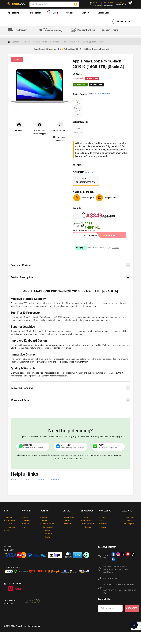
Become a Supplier (48, 535)
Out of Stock (90, 235)
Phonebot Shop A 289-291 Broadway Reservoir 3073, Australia (116, 569)
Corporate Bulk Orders (48, 528)
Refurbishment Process (89, 525)
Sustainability (87, 520)
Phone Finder (35, 13)
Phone (103, 517)
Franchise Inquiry (48, 524)
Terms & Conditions (11, 525)
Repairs (44, 520)
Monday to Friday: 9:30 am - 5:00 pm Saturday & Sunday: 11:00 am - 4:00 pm (119, 589)
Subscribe (131, 608)
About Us (9, 517)
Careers (103, 527)
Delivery (85, 13)
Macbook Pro (41, 42)
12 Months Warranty (52, 30)
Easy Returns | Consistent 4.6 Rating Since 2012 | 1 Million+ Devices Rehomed (71, 49)
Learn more (89, 172)
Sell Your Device (122, 21)
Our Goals (85, 517)
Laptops (15, 42)
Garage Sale (103, 13)
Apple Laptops (27, 42)
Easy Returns (112, 30)
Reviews (26, 527)
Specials (67, 520)
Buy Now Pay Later (86, 30)
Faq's (13, 479)
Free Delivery (21, 30)
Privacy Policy (10, 520)
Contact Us (104, 524)
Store (102, 520)
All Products (13, 13)
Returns (55, 479)
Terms (26, 479)
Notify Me (93, 78)
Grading (70, 13)
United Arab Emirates (130, 518)
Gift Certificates (69, 517)
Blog (7, 530)
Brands (44, 517)
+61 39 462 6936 (110, 578)
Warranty (83, 172)
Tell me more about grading (99, 94)
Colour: (77, 165)
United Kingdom (128, 524)
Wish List (67, 524)
